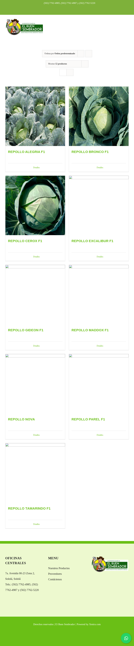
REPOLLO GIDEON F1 (25, 330)
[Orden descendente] (88, 53)
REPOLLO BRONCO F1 (90, 152)
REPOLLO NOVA (21, 419)
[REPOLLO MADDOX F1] (99, 294)
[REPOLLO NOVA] (35, 383)
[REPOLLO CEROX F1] (35, 205)
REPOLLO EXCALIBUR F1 (92, 241)
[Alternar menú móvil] (127, 24)
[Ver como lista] (69, 72)
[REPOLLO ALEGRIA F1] (35, 116)
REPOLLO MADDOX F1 (90, 330)
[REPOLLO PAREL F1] (99, 383)
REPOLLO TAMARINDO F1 (29, 508)
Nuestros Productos (59, 568)
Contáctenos (55, 579)
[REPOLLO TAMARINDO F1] (35, 473)
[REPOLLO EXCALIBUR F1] (99, 205)
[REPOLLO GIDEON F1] (35, 294)
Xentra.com (95, 624)
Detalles (36, 167)
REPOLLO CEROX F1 (25, 241)
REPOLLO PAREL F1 (88, 419)
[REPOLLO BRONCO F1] (99, 116)
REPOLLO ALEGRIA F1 (26, 152)
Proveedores (55, 573)
